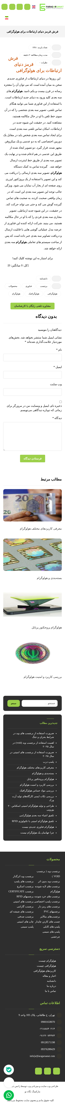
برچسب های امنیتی (23, 901)
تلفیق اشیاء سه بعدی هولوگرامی (36, 815)
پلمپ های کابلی (51, 926)
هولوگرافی (52, 293)
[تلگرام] (47, 1071)
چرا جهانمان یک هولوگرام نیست (37, 832)
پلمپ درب (48, 762)
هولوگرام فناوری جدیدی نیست (38, 827)
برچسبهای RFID (25, 896)
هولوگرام (17, 91)
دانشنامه (43, 278)
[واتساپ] (38, 1071)
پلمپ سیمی (27, 926)
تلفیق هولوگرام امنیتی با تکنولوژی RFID (33, 821)
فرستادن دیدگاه (33, 458)
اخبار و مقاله (49, 976)
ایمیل (57, 366)
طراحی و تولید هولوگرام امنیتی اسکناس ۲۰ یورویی (31, 808)
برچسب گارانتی (25, 906)
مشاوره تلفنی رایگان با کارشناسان (32, 306)
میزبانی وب (33, 1086)
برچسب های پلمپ (24, 881)
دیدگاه (57, 418)
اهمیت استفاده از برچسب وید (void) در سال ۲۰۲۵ (33, 744)
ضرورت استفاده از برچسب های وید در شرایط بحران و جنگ (33, 735)
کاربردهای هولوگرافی (44, 971)
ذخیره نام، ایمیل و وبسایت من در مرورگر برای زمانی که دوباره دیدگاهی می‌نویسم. (34, 408)
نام (59, 349)
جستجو (13, 703)
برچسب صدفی (26, 916)
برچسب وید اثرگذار (23, 876)
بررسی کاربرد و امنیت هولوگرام (37, 785)
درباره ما (51, 986)
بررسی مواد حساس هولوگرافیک (37, 790)
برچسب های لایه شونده (47, 886)
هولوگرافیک (34, 293)
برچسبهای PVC (52, 911)
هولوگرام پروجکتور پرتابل (40, 779)
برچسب (43, 286)
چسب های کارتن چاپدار (47, 921)
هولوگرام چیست (47, 960)
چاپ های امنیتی (25, 921)
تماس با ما (50, 991)
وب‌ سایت (56, 384)
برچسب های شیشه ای (22, 911)
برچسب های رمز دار (49, 906)
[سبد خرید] (20, 6)
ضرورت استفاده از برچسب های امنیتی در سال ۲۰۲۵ (32, 754)
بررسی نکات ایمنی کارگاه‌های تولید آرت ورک (33, 798)
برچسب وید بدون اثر (49, 881)
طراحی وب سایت (49, 1086)
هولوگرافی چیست (46, 966)
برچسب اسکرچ (25, 886)
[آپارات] (56, 1071)
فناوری (28, 286)
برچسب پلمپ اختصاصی (47, 901)
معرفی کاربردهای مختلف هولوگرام (35, 767)
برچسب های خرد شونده (47, 896)
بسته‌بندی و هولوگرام (43, 773)
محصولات (12, 286)
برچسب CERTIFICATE (21, 891)
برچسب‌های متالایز (50, 916)
